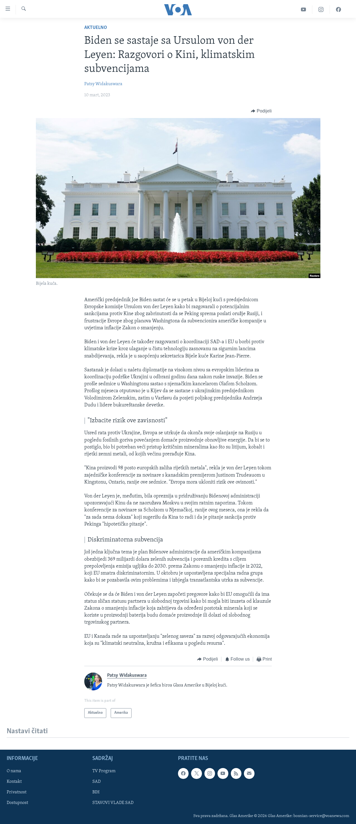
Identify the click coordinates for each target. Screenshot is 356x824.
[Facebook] (338, 9)
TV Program (103, 771)
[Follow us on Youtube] (222, 773)
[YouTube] (303, 9)
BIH (96, 792)
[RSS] (236, 773)
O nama (14, 771)
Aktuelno (95, 27)
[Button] (261, 111)
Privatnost (16, 792)
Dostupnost (17, 803)
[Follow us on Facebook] (183, 773)
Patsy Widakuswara (103, 84)
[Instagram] (321, 9)
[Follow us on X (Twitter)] (196, 773)
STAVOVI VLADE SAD (113, 803)
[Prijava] (249, 773)
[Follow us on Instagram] (209, 773)
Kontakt (14, 781)
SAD (96, 781)
